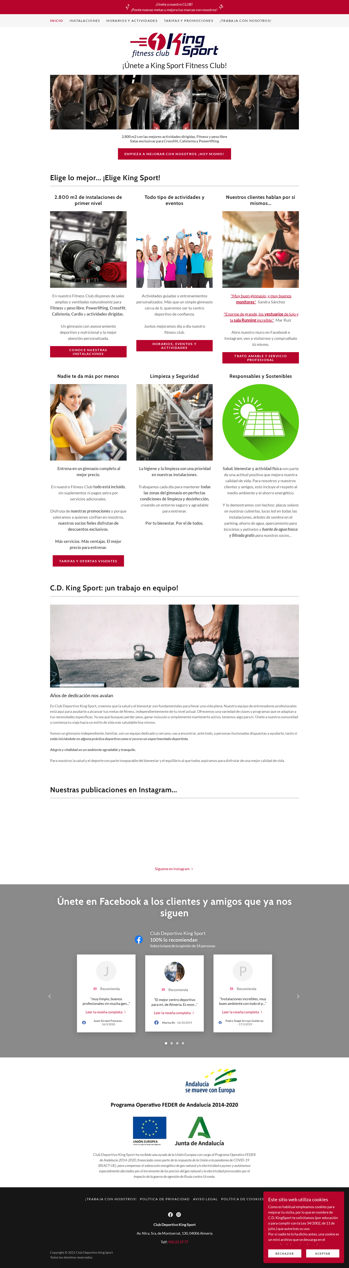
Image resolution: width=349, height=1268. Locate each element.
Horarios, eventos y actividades (174, 346)
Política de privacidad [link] (165, 1199)
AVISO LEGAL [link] (205, 1199)
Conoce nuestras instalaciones (88, 352)
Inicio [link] (56, 20)
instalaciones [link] (85, 20)
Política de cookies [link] (242, 1199)
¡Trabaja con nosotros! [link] (245, 20)
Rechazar (284, 1253)
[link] (174, 45)
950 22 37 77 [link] (178, 1242)
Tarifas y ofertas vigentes (88, 561)
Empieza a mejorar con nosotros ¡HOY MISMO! (174, 154)
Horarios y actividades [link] (131, 20)
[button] (174, 868)
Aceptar (322, 1253)
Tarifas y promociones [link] (188, 20)
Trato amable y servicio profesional (260, 358)
